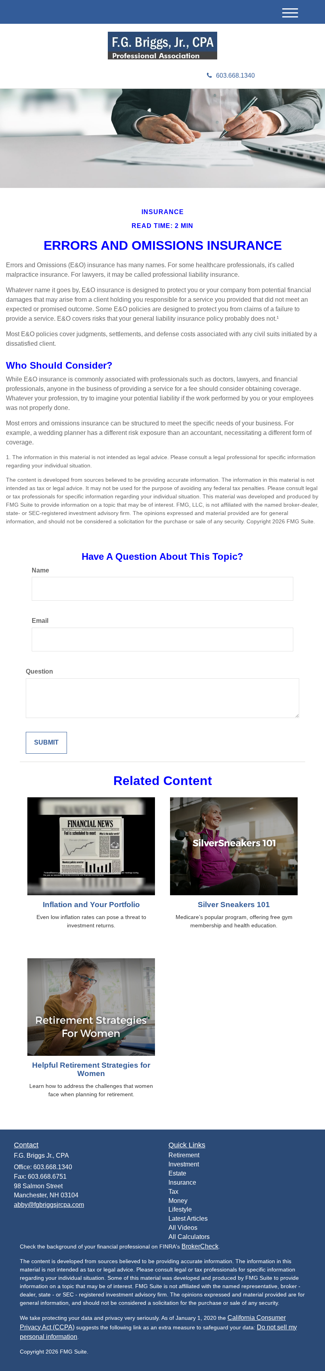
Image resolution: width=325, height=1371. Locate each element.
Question (39, 671)
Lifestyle (180, 1209)
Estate (177, 1173)
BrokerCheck (200, 1246)
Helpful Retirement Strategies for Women (91, 1069)
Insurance (182, 1182)
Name (40, 570)
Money (177, 1200)
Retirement (183, 1155)
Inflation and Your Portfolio (91, 904)
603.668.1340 (235, 75)
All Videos (182, 1227)
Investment (183, 1164)
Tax (173, 1191)
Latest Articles (188, 1218)
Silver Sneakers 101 (234, 904)
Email (40, 620)
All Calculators (189, 1236)
